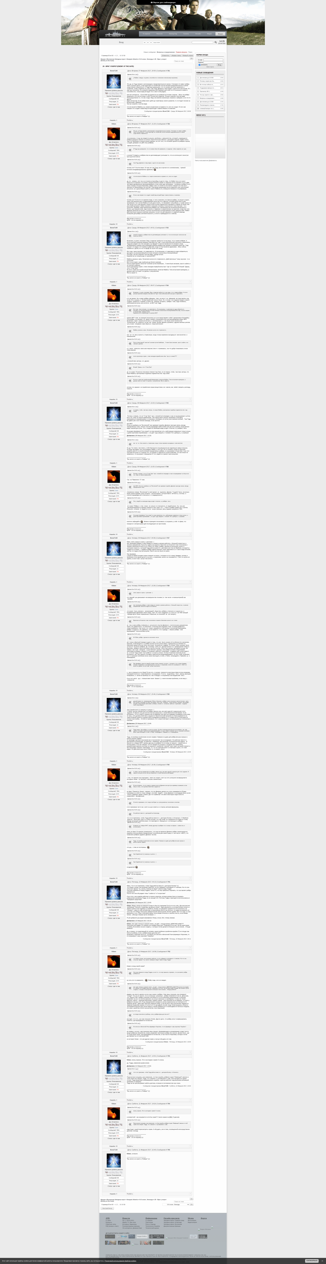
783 (167, 228)
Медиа (209, 34)
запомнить (204, 64)
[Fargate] (145, 1244)
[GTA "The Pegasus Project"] (158, 1244)
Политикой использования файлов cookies (120, 1261)
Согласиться (311, 1260)
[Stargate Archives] (141, 1238)
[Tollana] (134, 1244)
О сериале (146, 34)
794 (168, 1104)
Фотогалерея (192, 1220)
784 (167, 285)
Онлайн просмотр (171, 1218)
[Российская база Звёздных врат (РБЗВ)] (123, 1244)
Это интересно (127, 1228)
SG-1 (124, 1220)
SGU (132, 1220)
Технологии (149, 1226)
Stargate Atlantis (132, 59)
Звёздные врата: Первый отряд (174, 1220)
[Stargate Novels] (156, 1238)
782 (168, 124)
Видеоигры (133, 1224)
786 (167, 467)
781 (168, 71)
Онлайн (198, 34)
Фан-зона (133, 1222)
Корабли (157, 1226)
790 (168, 765)
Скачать (186, 34)
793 (168, 1056)
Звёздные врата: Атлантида (173, 1222)
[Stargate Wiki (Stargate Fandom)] (176, 1238)
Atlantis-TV (125, 1222)
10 (117, 101)
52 (122, 55)
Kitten (114, 124)
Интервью (125, 1224)
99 (116, 224)
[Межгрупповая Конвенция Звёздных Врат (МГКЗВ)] (110, 1244)
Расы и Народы (151, 1224)
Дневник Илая (137, 1228)
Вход (121, 42)
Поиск (190, 52)
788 (168, 586)
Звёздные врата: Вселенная (173, 1224)
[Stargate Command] (109, 1238)
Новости (159, 34)
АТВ (108, 1218)
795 (168, 1150)
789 (168, 694)
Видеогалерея (192, 1222)
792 (169, 951)
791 (169, 882)
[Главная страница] (115, 34)
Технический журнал (152, 1228)
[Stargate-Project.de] (192, 1238)
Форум (220, 34)
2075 (117, 153)
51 (120, 55)
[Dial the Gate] (131, 1238)
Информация (151, 1218)
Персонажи (149, 1222)
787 (168, 538)
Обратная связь (111, 1224)
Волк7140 (114, 71)
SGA (127, 1220)
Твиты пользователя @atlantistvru (206, 160)
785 (167, 403)
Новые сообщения (150, 52)
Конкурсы (109, 1222)
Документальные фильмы (172, 1226)
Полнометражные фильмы (131, 1226)
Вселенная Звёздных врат (116, 59)
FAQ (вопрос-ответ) (112, 1226)
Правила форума (181, 52)
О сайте (108, 1220)
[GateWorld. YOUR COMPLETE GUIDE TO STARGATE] (121, 1238)
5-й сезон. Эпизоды (146, 59)
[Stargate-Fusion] (202, 1238)
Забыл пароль (210, 66)
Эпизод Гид (173, 34)
